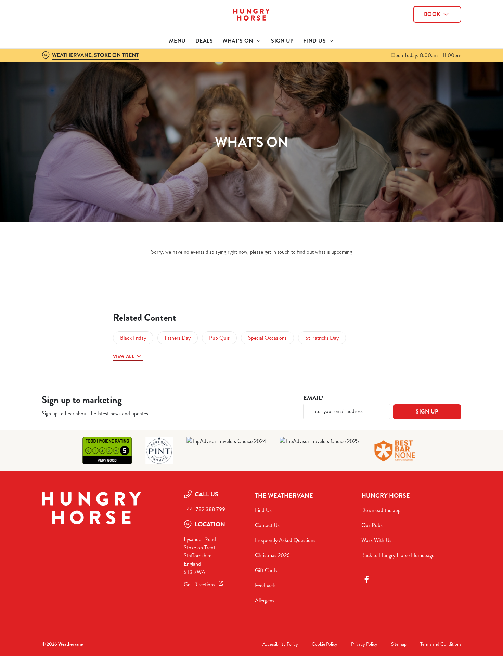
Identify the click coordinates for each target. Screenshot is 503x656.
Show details (356, 77)
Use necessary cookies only (446, 40)
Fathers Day (178, 338)
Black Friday (133, 338)
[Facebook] (366, 579)
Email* (313, 398)
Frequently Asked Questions (285, 540)
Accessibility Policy (280, 644)
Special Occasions (267, 338)
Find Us (263, 510)
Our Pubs (372, 525)
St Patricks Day (322, 338)
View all (123, 356)
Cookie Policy (324, 644)
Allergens (264, 600)
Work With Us (376, 540)
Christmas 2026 (272, 555)
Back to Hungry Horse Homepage (397, 555)
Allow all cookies (446, 18)
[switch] (196, 76)
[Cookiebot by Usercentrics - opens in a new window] (44, 77)
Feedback (265, 585)
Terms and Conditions (440, 644)
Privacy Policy (364, 644)
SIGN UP (427, 412)
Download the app (381, 510)
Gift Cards (266, 570)
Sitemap (399, 644)
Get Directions (199, 584)
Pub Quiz (219, 338)
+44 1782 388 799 (204, 509)
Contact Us (267, 525)
